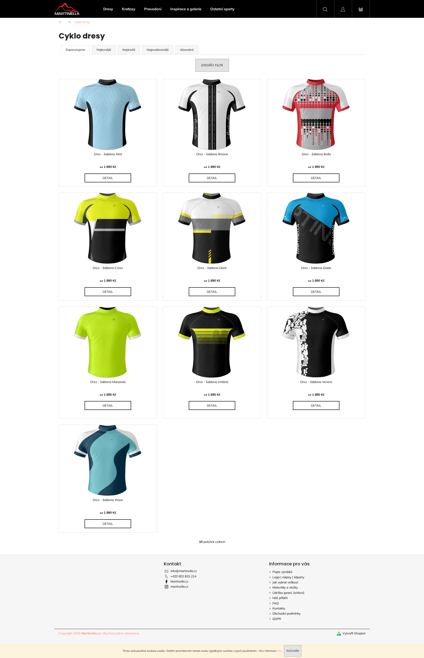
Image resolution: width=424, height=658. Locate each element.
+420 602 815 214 (183, 576)
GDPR (276, 619)
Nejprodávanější (157, 49)
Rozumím (292, 650)
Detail (108, 178)
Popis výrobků (282, 572)
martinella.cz (179, 587)
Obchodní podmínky (286, 613)
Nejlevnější (104, 49)
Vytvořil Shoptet (354, 633)
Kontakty (278, 608)
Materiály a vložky (285, 587)
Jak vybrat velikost (285, 582)
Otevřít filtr (212, 65)
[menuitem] (108, 9)
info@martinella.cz (183, 571)
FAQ (275, 603)
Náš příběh (280, 598)
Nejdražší (128, 49)
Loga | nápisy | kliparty (288, 577)
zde (279, 650)
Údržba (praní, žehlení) (288, 593)
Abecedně (187, 49)
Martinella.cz (179, 581)
